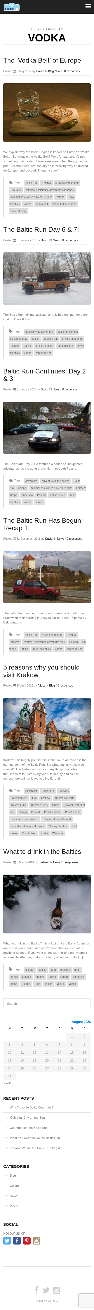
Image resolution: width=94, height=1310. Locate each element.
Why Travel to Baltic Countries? (31, 1107)
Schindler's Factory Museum (27, 826)
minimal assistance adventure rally (31, 197)
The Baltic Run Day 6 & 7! (41, 229)
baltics (35, 338)
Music (55, 805)
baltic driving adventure (39, 331)
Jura (34, 798)
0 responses (72, 71)
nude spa (27, 495)
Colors (14, 1185)
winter (39, 502)
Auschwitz (31, 791)
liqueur (64, 976)
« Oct (7, 1082)
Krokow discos (39, 805)
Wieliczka (58, 833)
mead (13, 983)
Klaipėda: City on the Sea (27, 1117)
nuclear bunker (44, 345)
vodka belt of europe (64, 204)
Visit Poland (29, 833)
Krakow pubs (18, 805)
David (40, 71)
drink (77, 969)
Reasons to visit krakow (24, 819)
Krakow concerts (64, 798)
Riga (37, 983)
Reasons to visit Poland (57, 819)
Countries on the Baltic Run (29, 1127)
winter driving (18, 211)
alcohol (29, 969)
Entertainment (18, 798)
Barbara (44, 862)
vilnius (60, 983)
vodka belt (42, 204)
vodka (27, 204)
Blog (51, 71)
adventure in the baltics (55, 481)
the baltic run (65, 345)
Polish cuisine (52, 812)
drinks (14, 976)
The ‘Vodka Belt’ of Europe (42, 60)
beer (53, 969)
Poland (60, 197)
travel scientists (42, 649)
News (58, 71)
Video (14, 1206)
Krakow (14, 642)
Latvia (27, 345)
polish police (57, 495)
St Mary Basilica (57, 826)
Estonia (46, 183)
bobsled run (51, 338)
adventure (31, 481)
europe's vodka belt (66, 183)
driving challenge (72, 338)
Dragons (63, 791)
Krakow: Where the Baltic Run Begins (35, 1148)
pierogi (23, 812)
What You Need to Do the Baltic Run (35, 1138)
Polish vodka (72, 812)
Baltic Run (31, 183)
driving (22, 488)
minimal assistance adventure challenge (50, 190)
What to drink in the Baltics (42, 851)
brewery (65, 969)
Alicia (41, 685)
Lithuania (16, 190)
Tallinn (24, 649)
